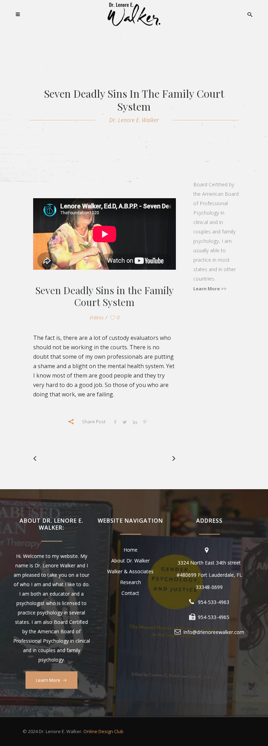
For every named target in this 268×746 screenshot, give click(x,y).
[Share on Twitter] (124, 422)
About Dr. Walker (130, 560)
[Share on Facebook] (115, 422)
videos (96, 317)
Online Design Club (103, 731)
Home (130, 549)
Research (130, 582)
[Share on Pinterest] (145, 422)
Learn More (48, 680)
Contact (130, 593)
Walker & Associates (130, 571)
